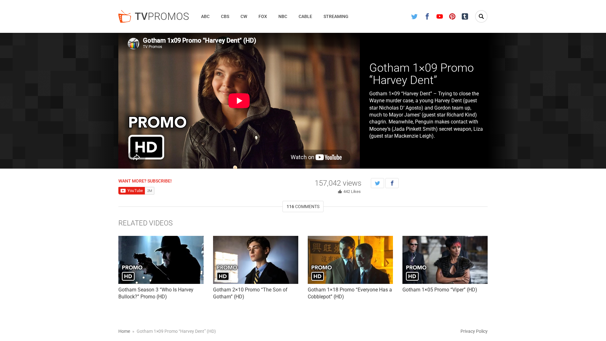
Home (124, 331)
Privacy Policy (474, 331)
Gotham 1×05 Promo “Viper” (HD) (439, 290)
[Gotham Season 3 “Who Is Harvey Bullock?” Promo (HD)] (161, 260)
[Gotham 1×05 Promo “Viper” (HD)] (445, 260)
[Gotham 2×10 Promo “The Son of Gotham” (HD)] (255, 260)
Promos (162, 16)
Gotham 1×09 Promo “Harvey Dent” (421, 74)
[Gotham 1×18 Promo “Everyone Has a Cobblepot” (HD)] (350, 260)
